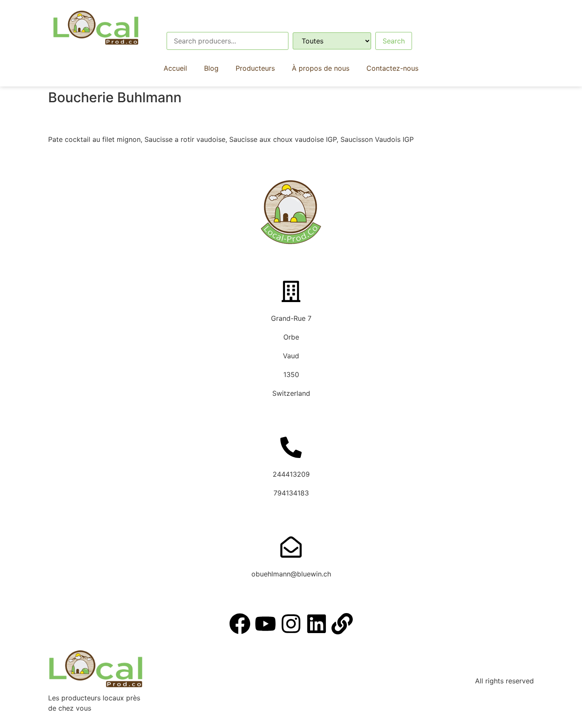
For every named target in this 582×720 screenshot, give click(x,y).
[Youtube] (265, 623)
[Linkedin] (316, 623)
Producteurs (255, 68)
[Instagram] (291, 623)
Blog (211, 68)
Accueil (175, 68)
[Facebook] (240, 623)
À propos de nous (320, 68)
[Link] (342, 623)
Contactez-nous (392, 68)
